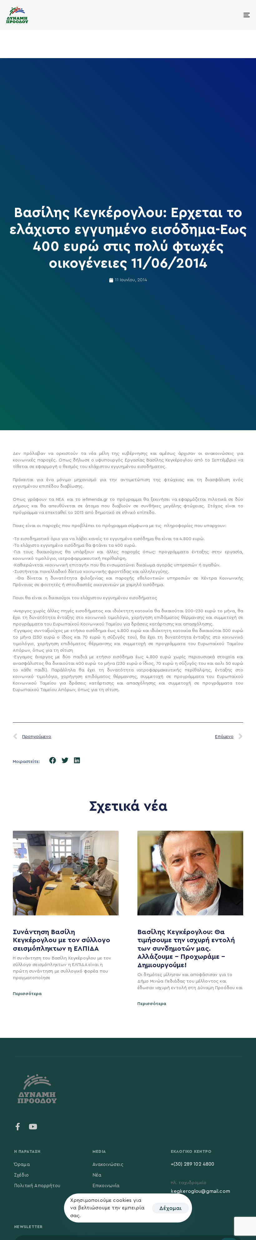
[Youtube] (33, 1126)
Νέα (96, 1175)
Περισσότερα (27, 994)
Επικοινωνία (106, 1185)
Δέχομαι (170, 1208)
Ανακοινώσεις (107, 1164)
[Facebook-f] (18, 1126)
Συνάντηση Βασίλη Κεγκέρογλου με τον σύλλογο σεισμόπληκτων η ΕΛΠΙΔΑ (61, 940)
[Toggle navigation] (209, 15)
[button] (53, 760)
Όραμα (22, 1164)
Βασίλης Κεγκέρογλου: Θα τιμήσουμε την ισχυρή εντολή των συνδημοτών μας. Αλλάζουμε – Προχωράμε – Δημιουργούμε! (186, 949)
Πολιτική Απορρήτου (37, 1185)
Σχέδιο (21, 1175)
